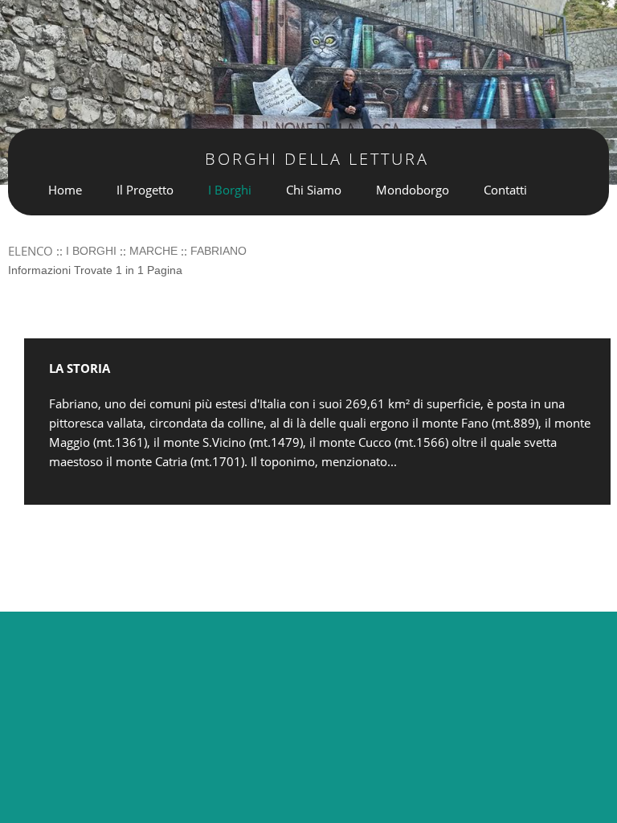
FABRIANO (218, 250)
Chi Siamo (313, 190)
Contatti (505, 190)
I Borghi (229, 190)
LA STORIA (79, 368)
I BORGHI (91, 250)
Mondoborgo (412, 190)
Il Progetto (145, 190)
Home (65, 190)
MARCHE (153, 250)
